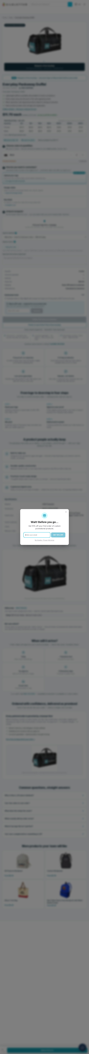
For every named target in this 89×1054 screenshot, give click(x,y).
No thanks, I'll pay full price (44, 540)
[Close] (66, 511)
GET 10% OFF (58, 535)
